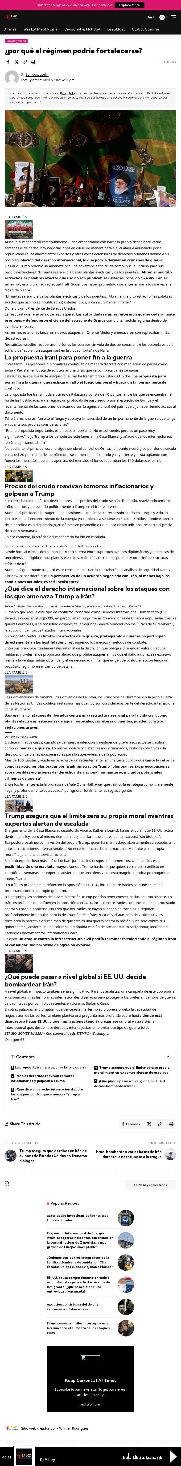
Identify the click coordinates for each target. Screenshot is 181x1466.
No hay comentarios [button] (153, 1185)
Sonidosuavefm (36, 74)
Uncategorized (16, 41)
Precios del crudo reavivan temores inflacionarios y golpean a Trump (42, 1078)
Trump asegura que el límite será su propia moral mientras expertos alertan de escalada (131, 1070)
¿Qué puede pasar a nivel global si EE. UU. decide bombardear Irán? (130, 1083)
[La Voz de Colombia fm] (12, 17)
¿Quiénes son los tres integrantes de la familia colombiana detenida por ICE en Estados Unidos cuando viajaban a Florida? (80, 1262)
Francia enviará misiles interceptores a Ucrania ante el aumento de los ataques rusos (78, 1327)
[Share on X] (16, 62)
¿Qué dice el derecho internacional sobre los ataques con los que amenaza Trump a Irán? (47, 1094)
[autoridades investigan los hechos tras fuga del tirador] (126, 1218)
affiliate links (66, 93)
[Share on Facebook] (8, 62)
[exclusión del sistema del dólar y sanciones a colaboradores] (126, 1307)
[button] (141, 17)
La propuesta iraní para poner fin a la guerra (50, 1067)
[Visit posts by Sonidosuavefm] (12, 77)
